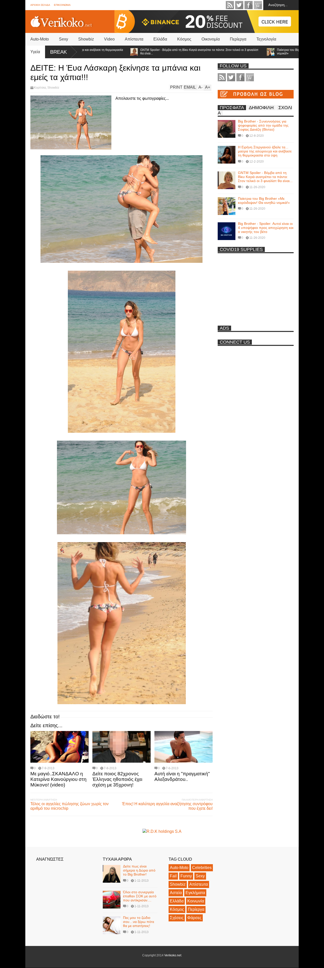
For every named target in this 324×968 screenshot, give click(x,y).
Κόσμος (184, 39)
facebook (249, 5)
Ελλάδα (160, 39)
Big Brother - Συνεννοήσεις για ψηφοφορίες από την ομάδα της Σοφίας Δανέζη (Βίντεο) (263, 125)
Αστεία (176, 893)
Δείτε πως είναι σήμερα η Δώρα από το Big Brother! (139, 870)
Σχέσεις (177, 918)
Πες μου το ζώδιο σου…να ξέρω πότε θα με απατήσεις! (138, 922)
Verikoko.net (172, 955)
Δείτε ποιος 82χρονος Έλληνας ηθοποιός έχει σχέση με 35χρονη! (117, 779)
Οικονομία (210, 39)
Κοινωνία (195, 901)
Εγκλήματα (195, 893)
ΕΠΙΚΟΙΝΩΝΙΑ (62, 5)
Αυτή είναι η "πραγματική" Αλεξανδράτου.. (182, 776)
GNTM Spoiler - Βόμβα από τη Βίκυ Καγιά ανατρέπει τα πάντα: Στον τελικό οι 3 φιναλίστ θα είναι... (173, 51)
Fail (173, 876)
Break (58, 52)
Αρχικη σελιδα (40, 5)
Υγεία (35, 52)
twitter (239, 5)
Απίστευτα (134, 39)
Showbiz (86, 39)
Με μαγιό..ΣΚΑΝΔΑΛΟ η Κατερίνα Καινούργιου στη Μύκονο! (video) (58, 779)
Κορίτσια (40, 87)
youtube (258, 5)
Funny (186, 876)
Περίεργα (238, 39)
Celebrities (202, 867)
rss (230, 5)
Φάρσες (194, 918)
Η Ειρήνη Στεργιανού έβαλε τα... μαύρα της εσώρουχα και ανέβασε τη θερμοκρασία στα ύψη (265, 151)
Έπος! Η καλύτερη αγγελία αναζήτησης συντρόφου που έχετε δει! (167, 806)
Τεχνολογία (266, 39)
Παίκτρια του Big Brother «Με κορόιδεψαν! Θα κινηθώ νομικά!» (264, 200)
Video (109, 39)
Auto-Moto (39, 39)
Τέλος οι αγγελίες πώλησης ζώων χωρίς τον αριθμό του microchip (69, 806)
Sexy (63, 39)
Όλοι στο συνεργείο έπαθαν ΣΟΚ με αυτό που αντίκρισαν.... (139, 896)
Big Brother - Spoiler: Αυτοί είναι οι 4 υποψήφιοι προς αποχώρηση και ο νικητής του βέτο (265, 228)
